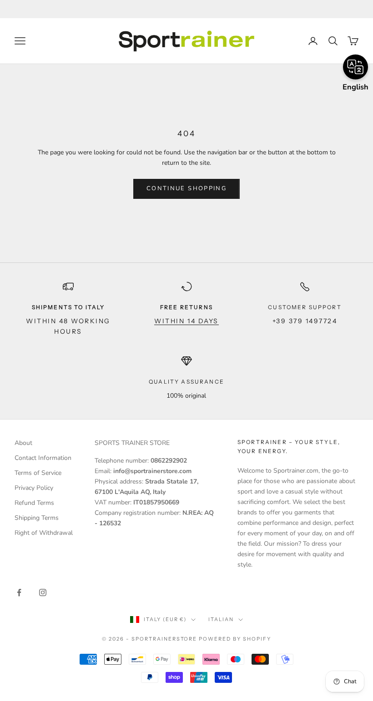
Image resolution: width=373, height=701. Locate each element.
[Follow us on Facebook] (19, 592)
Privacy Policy (34, 488)
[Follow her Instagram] (42, 592)
